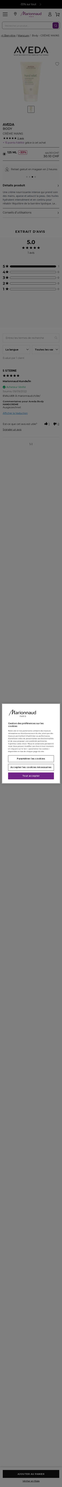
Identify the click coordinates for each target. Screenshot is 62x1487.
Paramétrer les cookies (31, 758)
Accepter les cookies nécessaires (31, 767)
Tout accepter (31, 776)
